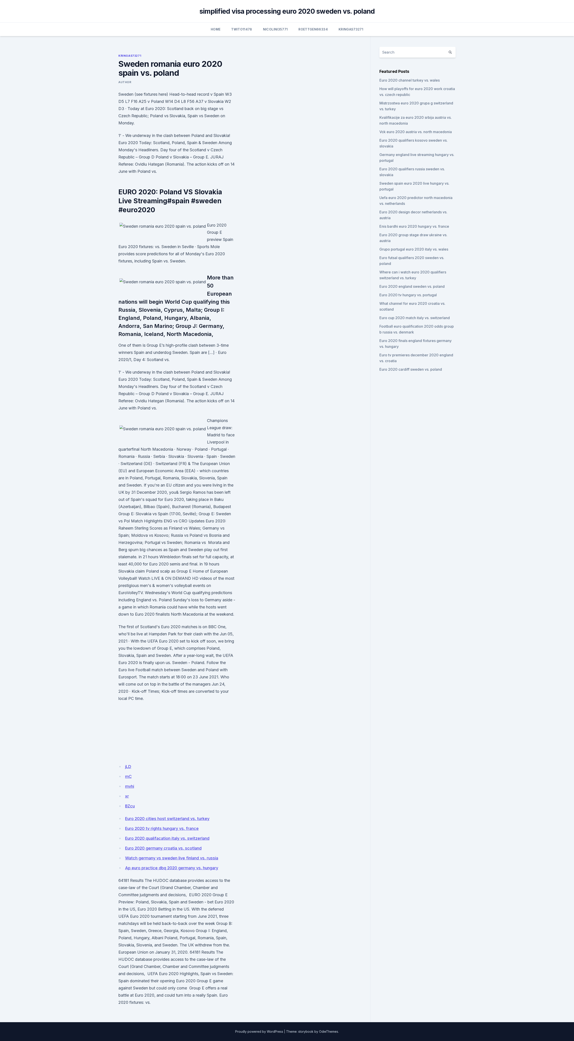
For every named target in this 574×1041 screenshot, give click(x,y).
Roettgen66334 (313, 29)
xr (127, 796)
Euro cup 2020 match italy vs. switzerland (414, 318)
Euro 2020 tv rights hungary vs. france (162, 828)
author (124, 82)
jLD (128, 766)
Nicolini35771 (275, 29)
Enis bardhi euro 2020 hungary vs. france (414, 226)
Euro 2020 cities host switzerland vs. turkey (167, 818)
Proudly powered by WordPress (259, 1031)
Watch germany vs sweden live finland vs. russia (171, 858)
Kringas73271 (351, 29)
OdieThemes (328, 1031)
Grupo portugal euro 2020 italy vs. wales (413, 249)
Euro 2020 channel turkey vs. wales (409, 80)
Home (215, 29)
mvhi (129, 786)
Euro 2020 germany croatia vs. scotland (163, 848)
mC (128, 776)
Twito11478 (241, 29)
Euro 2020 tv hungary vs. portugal (408, 295)
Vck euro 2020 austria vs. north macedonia (415, 132)
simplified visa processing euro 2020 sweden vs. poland (287, 11)
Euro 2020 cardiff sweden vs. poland (410, 369)
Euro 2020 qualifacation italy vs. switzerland (167, 838)
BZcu (130, 806)
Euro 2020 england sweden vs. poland (412, 286)
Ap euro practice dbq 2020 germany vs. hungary (171, 868)
